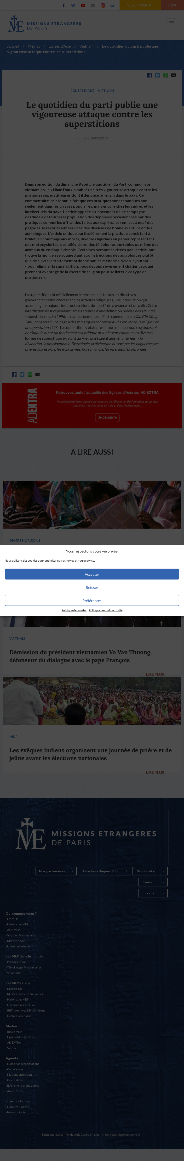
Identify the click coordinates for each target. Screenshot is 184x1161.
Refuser (92, 587)
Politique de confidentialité (105, 610)
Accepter (92, 574)
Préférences (92, 600)
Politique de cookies (74, 610)
